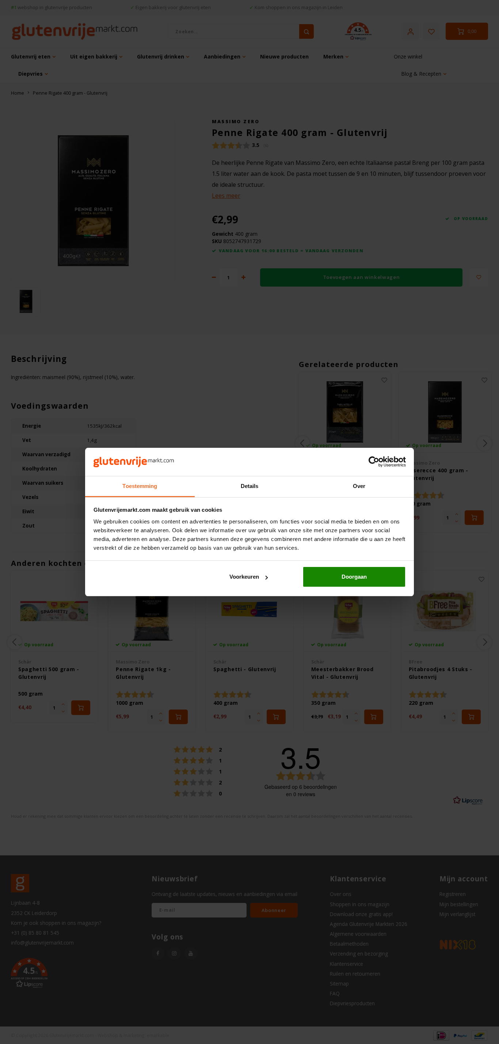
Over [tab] (359, 486)
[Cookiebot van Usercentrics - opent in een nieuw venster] (374, 462)
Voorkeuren (244, 577)
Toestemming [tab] (139, 486)
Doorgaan (354, 577)
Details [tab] (250, 486)
